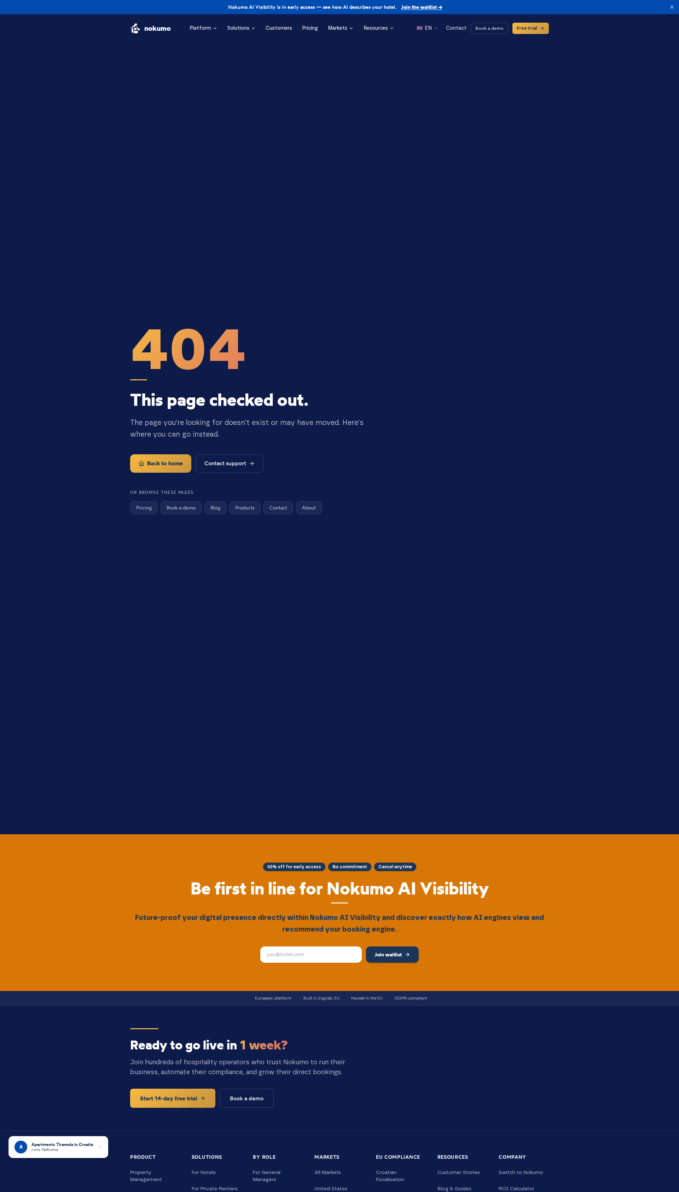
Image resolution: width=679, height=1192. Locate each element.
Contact (456, 28)
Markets (337, 28)
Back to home (165, 463)
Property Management (146, 1176)
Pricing (310, 28)
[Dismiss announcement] (672, 7)
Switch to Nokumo (521, 1172)
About (309, 508)
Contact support (225, 463)
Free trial (527, 28)
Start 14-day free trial (168, 1098)
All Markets (327, 1172)
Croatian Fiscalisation (390, 1176)
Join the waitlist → (421, 7)
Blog (215, 508)
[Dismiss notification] (99, 1147)
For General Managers (266, 1176)
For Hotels (204, 1172)
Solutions (238, 28)
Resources (376, 28)
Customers (279, 28)
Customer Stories (458, 1172)
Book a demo (489, 28)
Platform (200, 28)
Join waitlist (388, 954)
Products (245, 508)
